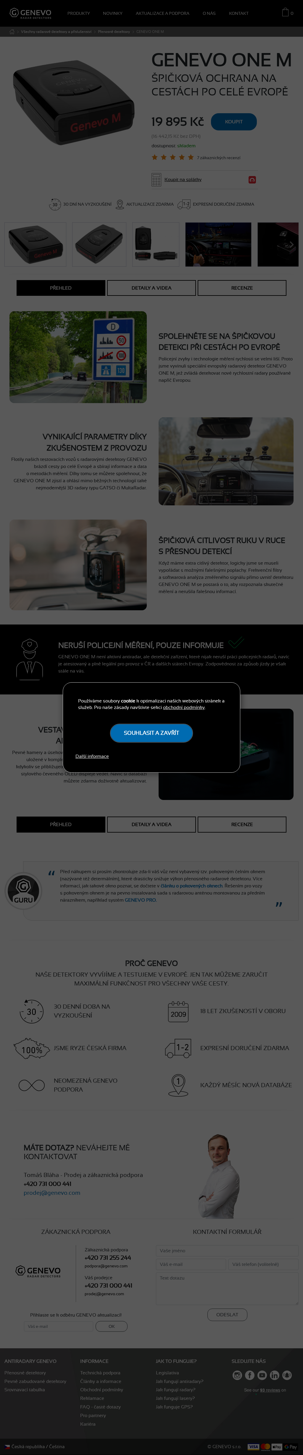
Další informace (92, 756)
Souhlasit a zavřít (151, 733)
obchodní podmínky (184, 707)
